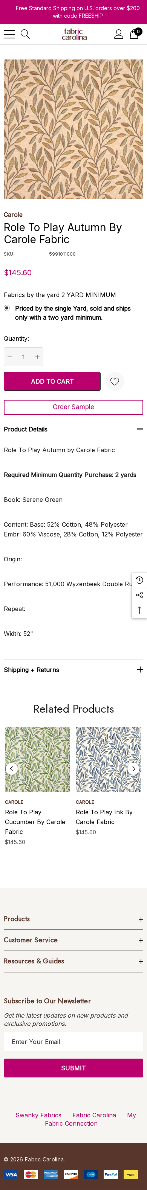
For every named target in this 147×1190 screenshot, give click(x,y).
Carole (13, 214)
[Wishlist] (115, 381)
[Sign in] (119, 34)
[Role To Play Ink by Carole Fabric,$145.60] (108, 759)
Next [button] (133, 769)
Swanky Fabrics (38, 1115)
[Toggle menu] (9, 34)
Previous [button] (12, 769)
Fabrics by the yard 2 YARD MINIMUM (60, 295)
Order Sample (73, 407)
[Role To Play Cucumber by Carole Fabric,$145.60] (37, 759)
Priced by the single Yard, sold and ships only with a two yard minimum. (73, 313)
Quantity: (16, 338)
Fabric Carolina (94, 1115)
